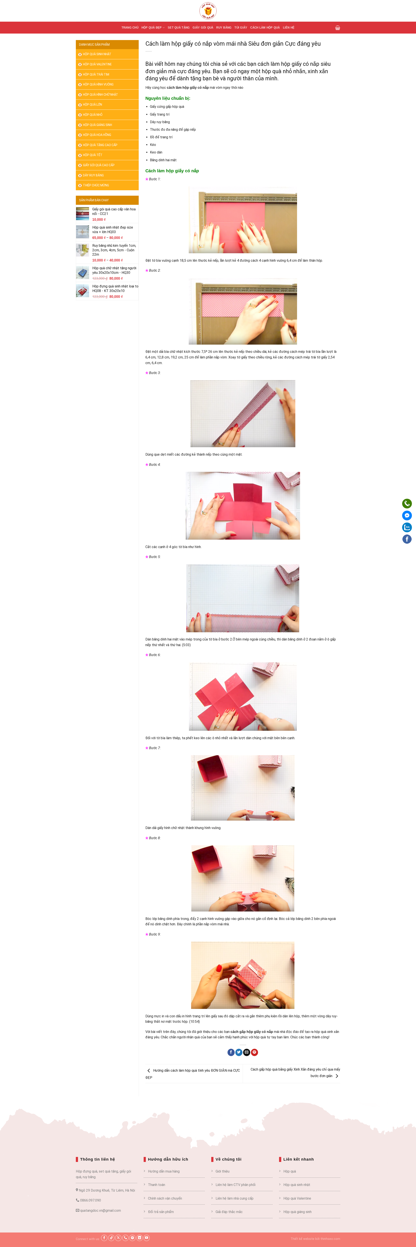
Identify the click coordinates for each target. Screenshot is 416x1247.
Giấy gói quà (203, 27)
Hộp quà (289, 1171)
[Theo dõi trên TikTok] (111, 1238)
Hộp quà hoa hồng (96, 135)
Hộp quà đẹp (151, 27)
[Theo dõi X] (118, 1238)
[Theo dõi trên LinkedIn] (139, 1238)
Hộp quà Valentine (97, 64)
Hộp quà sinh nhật (96, 54)
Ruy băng (223, 27)
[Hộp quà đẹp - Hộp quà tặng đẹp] (208, 11)
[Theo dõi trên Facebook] (104, 1238)
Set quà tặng (179, 27)
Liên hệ (289, 27)
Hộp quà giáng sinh (297, 1212)
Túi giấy (240, 27)
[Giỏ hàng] (337, 27)
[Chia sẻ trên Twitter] (238, 1052)
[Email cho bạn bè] (246, 1052)
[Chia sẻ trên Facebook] (231, 1052)
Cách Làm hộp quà (265, 27)
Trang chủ (130, 27)
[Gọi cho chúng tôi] (125, 1238)
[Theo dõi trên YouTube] (146, 1238)
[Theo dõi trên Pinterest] (132, 1238)
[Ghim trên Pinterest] (254, 1052)
